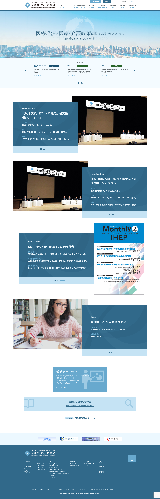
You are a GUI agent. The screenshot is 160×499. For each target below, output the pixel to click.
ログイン (107, 1)
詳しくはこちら (38, 75)
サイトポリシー (84, 490)
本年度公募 (73, 464)
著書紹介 (51, 475)
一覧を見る (80, 83)
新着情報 (27, 462)
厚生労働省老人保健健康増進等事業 (59, 473)
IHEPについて (28, 466)
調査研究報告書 (53, 466)
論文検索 (101, 467)
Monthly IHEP (53, 464)
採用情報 (101, 472)
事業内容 (26, 470)
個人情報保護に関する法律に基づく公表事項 (102, 490)
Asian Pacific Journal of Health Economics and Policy (57, 470)
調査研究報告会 (41, 469)
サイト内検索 (95, 1)
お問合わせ (102, 462)
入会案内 (86, 462)
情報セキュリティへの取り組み (54, 490)
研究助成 (72, 462)
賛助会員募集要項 (89, 464)
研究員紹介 (27, 472)
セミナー (39, 462)
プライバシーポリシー (70, 490)
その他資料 (52, 477)
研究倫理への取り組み (37, 490)
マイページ (131, 1)
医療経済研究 (53, 468)
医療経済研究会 (41, 464)
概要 (25, 468)
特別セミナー (40, 468)
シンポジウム (40, 466)
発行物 (51, 462)
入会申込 (86, 466)
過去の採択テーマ (74, 466)
